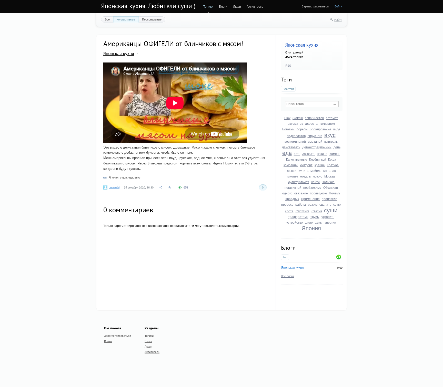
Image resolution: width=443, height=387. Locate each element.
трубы (314, 216)
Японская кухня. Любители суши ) (148, 6)
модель (305, 176)
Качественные (296, 159)
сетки (337, 204)
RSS (288, 65)
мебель (315, 170)
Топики (208, 6)
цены (319, 222)
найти (315, 182)
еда (287, 152)
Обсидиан (330, 187)
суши (330, 210)
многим (292, 176)
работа (300, 204)
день (337, 147)
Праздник (292, 198)
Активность (255, 6)
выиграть (331, 141)
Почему (334, 193)
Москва (329, 176)
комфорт (306, 165)
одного (287, 193)
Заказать (308, 153)
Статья (316, 211)
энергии (330, 222)
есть (297, 153)
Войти (338, 6)
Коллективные (126, 19)
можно (317, 176)
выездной (315, 141)
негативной (293, 187)
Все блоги (287, 276)
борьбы (302, 129)
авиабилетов (314, 118)
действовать (291, 147)
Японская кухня (301, 45)
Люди (237, 6)
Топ (285, 257)
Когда (332, 159)
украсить (327, 216)
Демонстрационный (316, 147)
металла (329, 170)
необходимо (312, 187)
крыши (291, 170)
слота (289, 211)
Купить (303, 170)
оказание (301, 193)
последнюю (318, 193)
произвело (329, 198)
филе (309, 222)
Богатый (288, 129)
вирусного (315, 135)
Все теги (288, 88)
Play (287, 118)
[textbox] (312, 104)
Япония (311, 228)
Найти (338, 19)
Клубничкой (317, 159)
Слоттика (302, 211)
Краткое (333, 165)
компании (291, 165)
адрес (309, 123)
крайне (320, 165)
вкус (330, 135)
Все (107, 19)
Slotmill (298, 118)
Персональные (152, 19)
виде (336, 129)
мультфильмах (298, 182)
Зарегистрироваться (315, 6)
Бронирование (320, 129)
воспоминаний (295, 141)
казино (322, 153)
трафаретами (298, 216)
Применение (310, 198)
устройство (294, 222)
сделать (325, 204)
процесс (287, 204)
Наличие (328, 182)
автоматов (295, 123)
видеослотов (296, 135)
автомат (332, 118)
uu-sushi (114, 187)
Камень (334, 153)
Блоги (223, 6)
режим (312, 204)
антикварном (325, 123)
